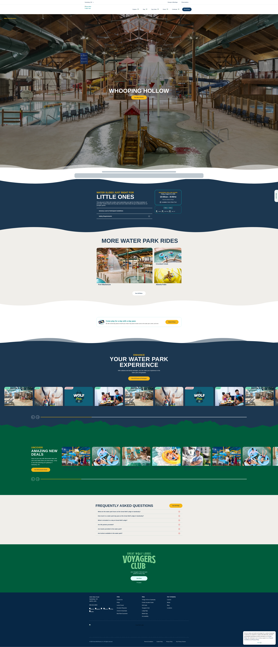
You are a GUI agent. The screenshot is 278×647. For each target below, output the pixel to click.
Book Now (187, 9)
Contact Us (119, 599)
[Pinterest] (106, 609)
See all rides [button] (139, 293)
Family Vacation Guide (148, 602)
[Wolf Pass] (79, 398)
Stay (144, 9)
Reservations (185, 2)
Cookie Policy (160, 641)
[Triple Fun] (106, 459)
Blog (168, 605)
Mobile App (145, 613)
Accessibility (145, 616)
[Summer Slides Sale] (76, 459)
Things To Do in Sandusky (148, 599)
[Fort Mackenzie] (125, 267)
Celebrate (174, 9)
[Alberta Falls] (167, 277)
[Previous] (6, 398)
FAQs (118, 602)
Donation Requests (122, 608)
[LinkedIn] (91, 611)
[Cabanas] (18, 398)
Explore (135, 9)
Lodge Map (145, 610)
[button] (139, 97)
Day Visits (154, 9)
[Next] (272, 398)
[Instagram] (97, 609)
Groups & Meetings (173, 2)
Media (168, 602)
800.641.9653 (93, 605)
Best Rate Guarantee (122, 613)
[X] (102, 609)
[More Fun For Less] (136, 459)
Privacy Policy (255, 639)
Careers (169, 599)
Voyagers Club (145, 608)
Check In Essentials (122, 610)
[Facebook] (91, 609)
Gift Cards (144, 605)
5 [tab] (226, 479)
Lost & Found (120, 605)
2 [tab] (117, 417)
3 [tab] (169, 417)
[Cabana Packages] (109, 398)
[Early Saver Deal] (166, 459)
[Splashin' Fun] (48, 398)
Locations (169, 608)
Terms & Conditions (148, 641)
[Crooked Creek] (167, 257)
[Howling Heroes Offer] (196, 459)
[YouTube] (111, 609)
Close (258, 642)
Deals (164, 9)
